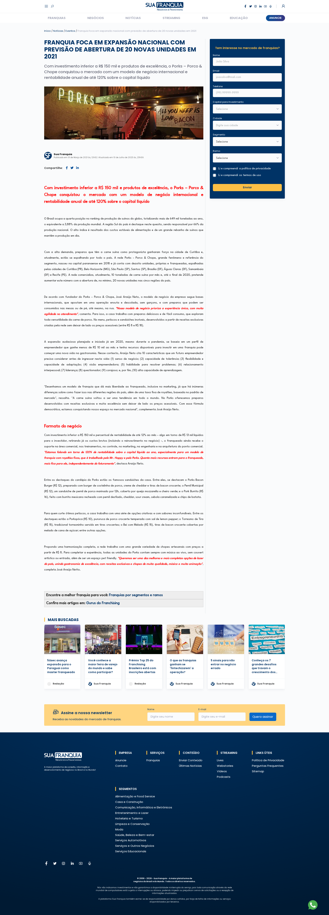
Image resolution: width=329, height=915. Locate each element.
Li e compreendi (244, 168)
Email (216, 70)
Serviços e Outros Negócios (134, 846)
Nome (216, 55)
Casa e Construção (129, 802)
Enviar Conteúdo (190, 760)
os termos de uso (250, 175)
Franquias (56, 18)
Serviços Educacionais (130, 851)
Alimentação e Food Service (135, 796)
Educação (239, 18)
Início (47, 31)
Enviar (247, 187)
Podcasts (223, 777)
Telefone (218, 86)
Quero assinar (262, 717)
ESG (205, 18)
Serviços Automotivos (130, 840)
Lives (220, 760)
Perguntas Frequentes (267, 766)
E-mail (202, 709)
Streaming (171, 18)
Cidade (217, 118)
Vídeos (222, 771)
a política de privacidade (255, 168)
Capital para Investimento (228, 102)
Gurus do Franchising (103, 603)
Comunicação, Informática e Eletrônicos (143, 807)
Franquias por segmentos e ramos (136, 595)
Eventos (70, 31)
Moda (119, 829)
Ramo (216, 151)
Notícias (133, 18)
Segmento (219, 134)
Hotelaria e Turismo (129, 818)
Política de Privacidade (268, 760)
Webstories (225, 766)
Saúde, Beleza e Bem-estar (134, 835)
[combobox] (245, 125)
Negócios (95, 18)
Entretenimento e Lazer (132, 813)
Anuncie (275, 18)
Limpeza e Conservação (132, 824)
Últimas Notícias (190, 766)
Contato (121, 766)
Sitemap (258, 771)
